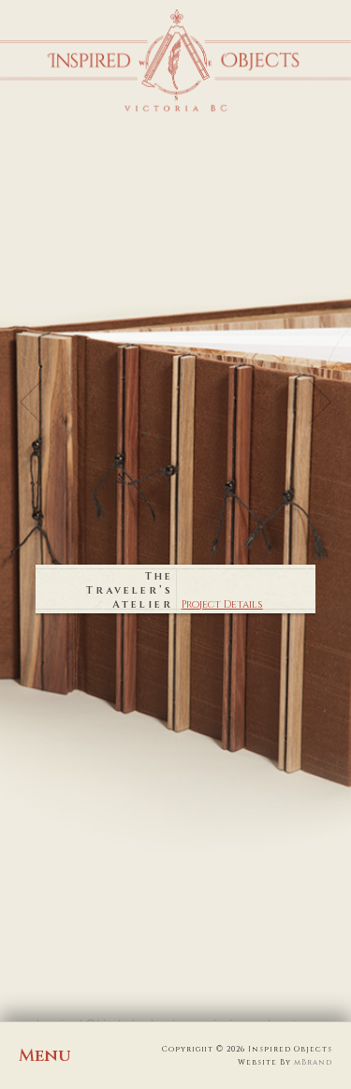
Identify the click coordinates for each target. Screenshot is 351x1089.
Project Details (222, 604)
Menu (44, 1055)
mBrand (313, 1062)
